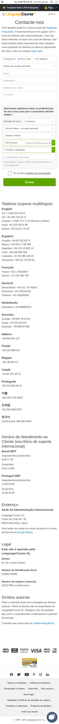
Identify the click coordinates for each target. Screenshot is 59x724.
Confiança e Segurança (17, 706)
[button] (2, 2)
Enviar (29, 182)
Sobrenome (9, 80)
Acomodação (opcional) (17, 157)
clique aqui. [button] (37, 51)
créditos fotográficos (43, 623)
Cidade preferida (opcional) (38, 143)
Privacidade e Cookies (14, 689)
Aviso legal (28, 694)
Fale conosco (47, 689)
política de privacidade (38, 173)
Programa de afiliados (41, 706)
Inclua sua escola (29, 712)
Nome (6, 73)
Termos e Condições (16, 683)
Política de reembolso (40, 683)
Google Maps (24, 532)
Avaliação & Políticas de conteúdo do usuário (28, 700)
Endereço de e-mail (13, 87)
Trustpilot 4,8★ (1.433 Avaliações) (22, 8)
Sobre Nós (33, 689)
